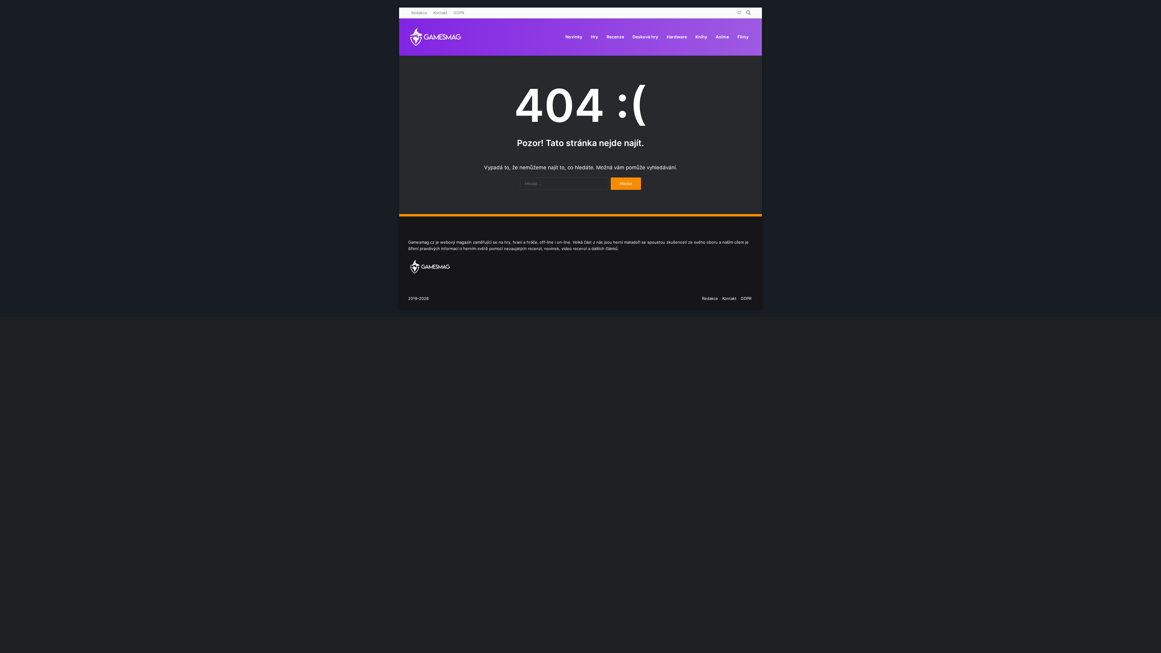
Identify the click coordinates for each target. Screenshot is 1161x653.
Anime (722, 36)
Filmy (743, 36)
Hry (594, 36)
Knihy (701, 36)
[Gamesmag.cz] (435, 36)
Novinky (573, 36)
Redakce (419, 12)
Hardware (677, 36)
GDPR (459, 12)
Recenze (615, 36)
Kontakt (440, 12)
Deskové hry (645, 36)
